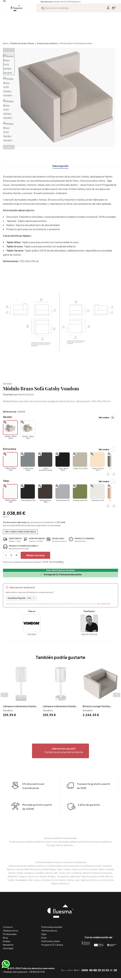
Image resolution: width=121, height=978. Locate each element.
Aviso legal (8, 948)
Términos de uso (49, 930)
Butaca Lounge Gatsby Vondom (96, 706)
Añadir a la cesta (35, 555)
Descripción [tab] (60, 166)
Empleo (6, 941)
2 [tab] (60, 722)
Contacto (8, 927)
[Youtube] (112, 925)
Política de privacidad (51, 927)
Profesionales (10, 934)
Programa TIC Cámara (52, 944)
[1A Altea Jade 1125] (80, 491)
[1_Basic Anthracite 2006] (45, 459)
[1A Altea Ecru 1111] (97, 491)
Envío (44, 937)
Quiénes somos (10, 930)
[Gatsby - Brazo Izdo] (27, 427)
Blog (5, 937)
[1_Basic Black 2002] (62, 459)
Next (9, 147)
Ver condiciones (103, 604)
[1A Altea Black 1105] (27, 491)
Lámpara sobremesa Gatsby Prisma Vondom (20, 706)
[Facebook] (85, 925)
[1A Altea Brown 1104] (45, 491)
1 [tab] (57, 722)
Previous (9, 50)
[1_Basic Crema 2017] (97, 459)
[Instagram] (105, 925)
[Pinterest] (92, 925)
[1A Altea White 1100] (10, 491)
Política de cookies (50, 941)
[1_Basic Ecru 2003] (80, 459)
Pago (43, 934)
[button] (60, 751)
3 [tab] (63, 722)
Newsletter (8, 944)
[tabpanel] (21, 692)
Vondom (7, 383)
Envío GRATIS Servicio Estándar (60, 570)
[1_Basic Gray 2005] (27, 459)
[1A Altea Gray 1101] (62, 491)
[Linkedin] (99, 925)
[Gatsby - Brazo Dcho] (10, 427)
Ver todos (104, 417)
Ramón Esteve (26, 394)
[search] (43, 8)
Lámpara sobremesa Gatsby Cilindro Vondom (60, 706)
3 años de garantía (89, 804)
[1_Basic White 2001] (10, 459)
